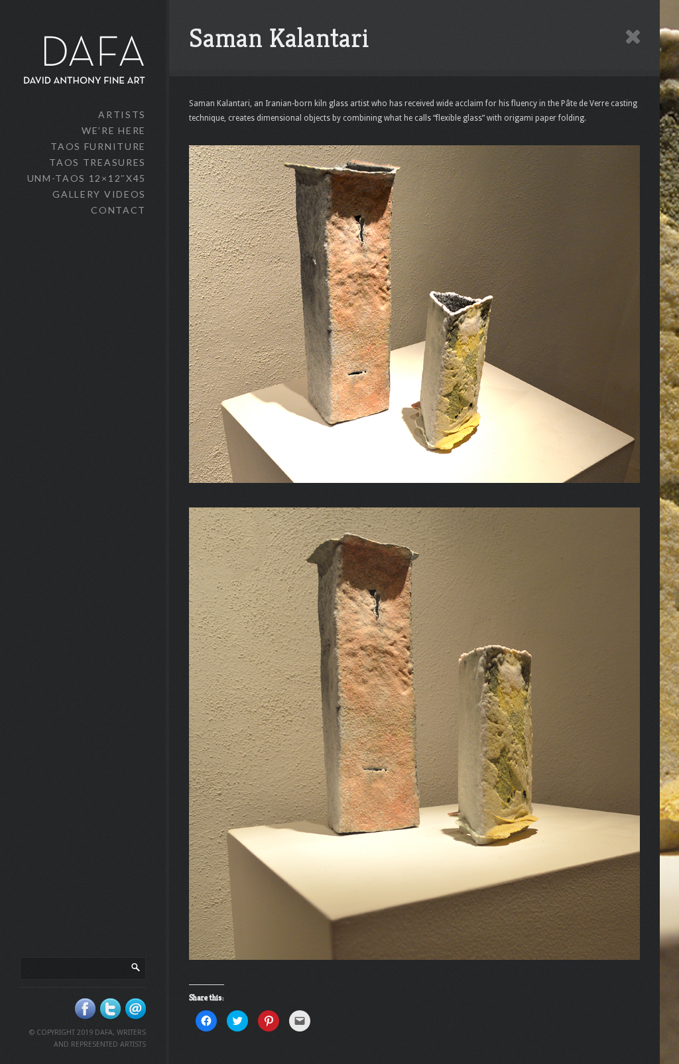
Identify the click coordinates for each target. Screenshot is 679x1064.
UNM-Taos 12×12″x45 (86, 178)
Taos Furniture (98, 146)
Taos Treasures (97, 162)
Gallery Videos (99, 194)
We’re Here (114, 130)
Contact (118, 210)
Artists (122, 114)
